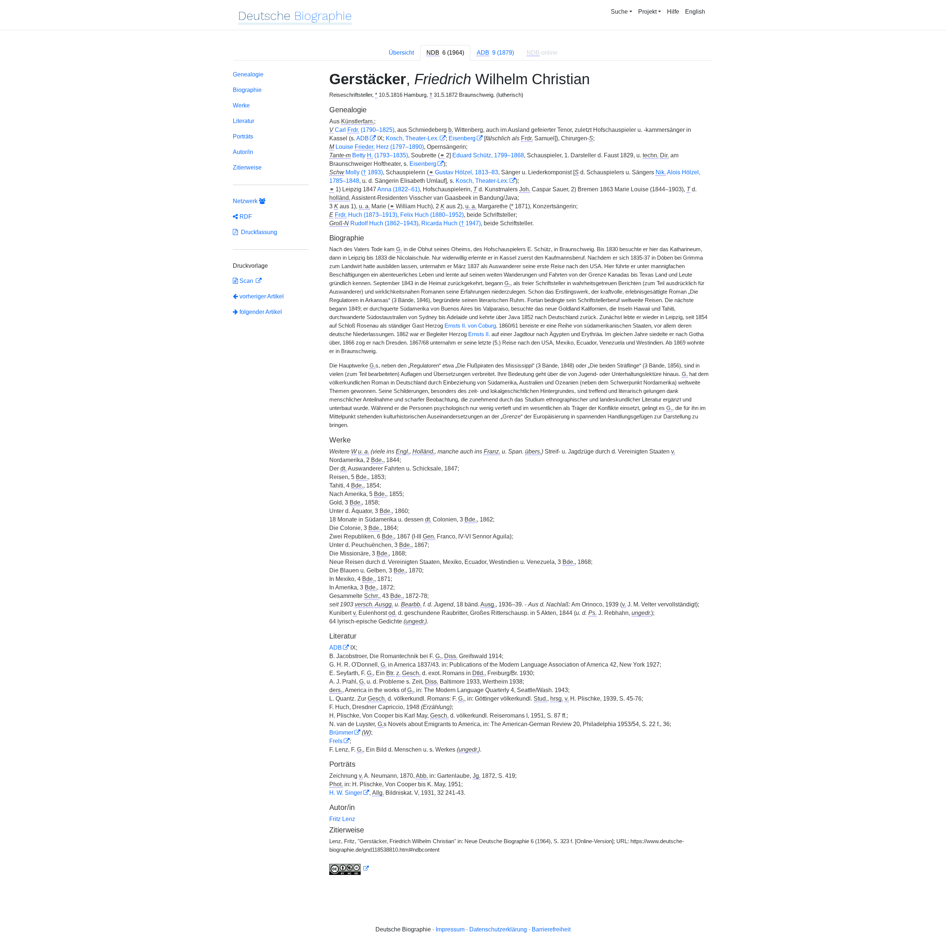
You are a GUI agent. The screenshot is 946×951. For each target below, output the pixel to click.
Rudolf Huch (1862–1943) (384, 223)
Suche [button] (619, 11)
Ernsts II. (479, 334)
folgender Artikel (260, 312)
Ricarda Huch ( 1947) (451, 223)
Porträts (243, 136)
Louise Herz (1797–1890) (380, 147)
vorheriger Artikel (261, 296)
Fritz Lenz (342, 819)
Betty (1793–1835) (380, 155)
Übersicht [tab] (401, 52)
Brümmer (341, 732)
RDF (245, 216)
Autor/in (243, 152)
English (695, 11)
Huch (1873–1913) (366, 215)
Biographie (247, 90)
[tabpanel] (473, 474)
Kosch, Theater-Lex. (412, 138)
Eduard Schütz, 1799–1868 (488, 155)
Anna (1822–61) (398, 189)
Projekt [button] (647, 11)
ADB (362, 138)
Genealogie (248, 74)
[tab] (445, 53)
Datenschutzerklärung (498, 929)
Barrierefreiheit (551, 929)
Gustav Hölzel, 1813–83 (466, 172)
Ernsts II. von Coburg (470, 326)
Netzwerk (246, 201)
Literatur (243, 121)
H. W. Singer (345, 793)
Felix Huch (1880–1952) (432, 215)
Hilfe (673, 11)
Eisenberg (462, 138)
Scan (246, 281)
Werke (241, 105)
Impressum (450, 929)
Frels (336, 741)
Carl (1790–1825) (364, 130)
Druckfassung (257, 232)
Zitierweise (247, 167)
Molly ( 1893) (364, 172)
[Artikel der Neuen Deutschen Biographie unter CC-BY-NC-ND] (349, 869)
